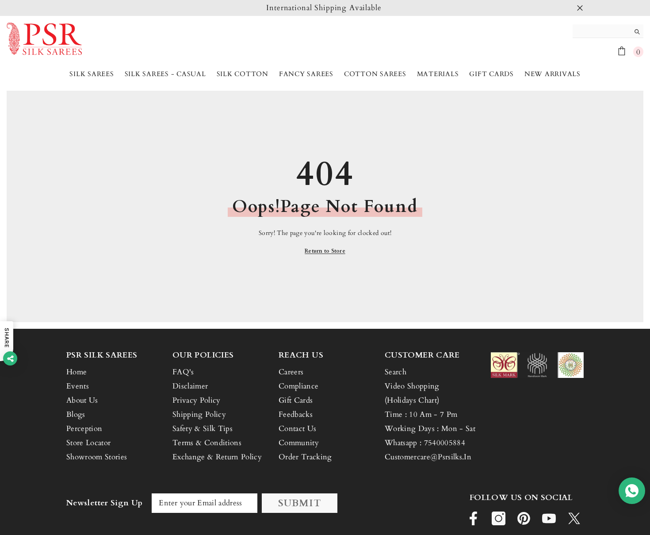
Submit (299, 503)
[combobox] (601, 31)
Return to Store (325, 250)
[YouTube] (548, 518)
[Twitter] (574, 518)
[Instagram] (498, 518)
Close (580, 8)
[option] (325, 8)
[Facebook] (473, 518)
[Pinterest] (523, 518)
